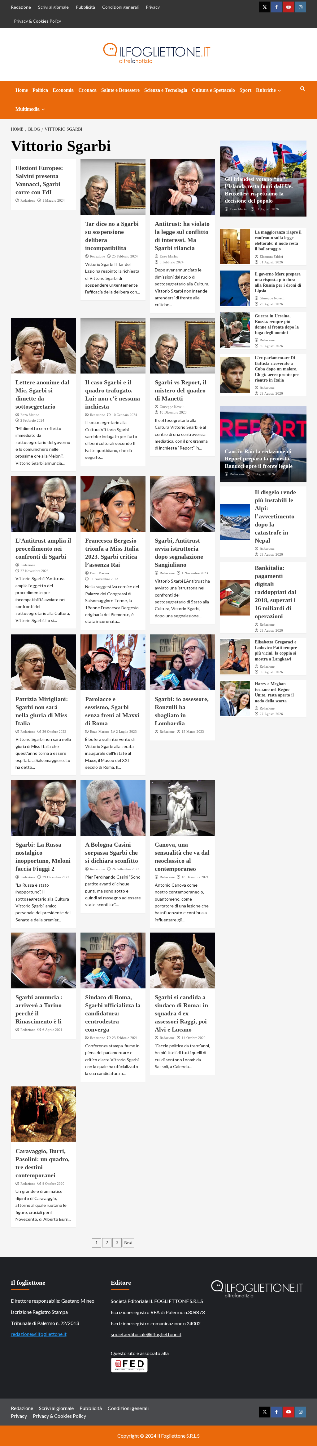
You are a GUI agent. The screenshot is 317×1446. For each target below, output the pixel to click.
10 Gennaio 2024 (124, 415)
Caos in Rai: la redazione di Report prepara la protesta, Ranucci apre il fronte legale (259, 458)
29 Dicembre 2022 (55, 877)
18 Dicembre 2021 (195, 877)
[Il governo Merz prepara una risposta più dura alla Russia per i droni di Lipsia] (235, 288)
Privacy (153, 7)
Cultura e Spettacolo (213, 90)
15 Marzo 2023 (193, 731)
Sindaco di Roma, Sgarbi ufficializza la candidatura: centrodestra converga (113, 1013)
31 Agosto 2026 (267, 209)
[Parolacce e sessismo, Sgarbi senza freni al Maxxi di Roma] (112, 662)
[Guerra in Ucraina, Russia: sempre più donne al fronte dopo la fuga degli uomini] (235, 330)
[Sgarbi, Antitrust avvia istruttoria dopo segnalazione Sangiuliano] (182, 504)
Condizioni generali (120, 7)
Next (128, 1242)
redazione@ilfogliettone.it (39, 1334)
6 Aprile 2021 (52, 1030)
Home (21, 90)
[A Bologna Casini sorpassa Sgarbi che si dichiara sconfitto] (112, 808)
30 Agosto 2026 (271, 346)
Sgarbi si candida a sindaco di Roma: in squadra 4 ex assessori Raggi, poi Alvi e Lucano (181, 1013)
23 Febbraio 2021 (125, 1038)
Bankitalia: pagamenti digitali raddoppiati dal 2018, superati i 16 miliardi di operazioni (275, 592)
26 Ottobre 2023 (54, 731)
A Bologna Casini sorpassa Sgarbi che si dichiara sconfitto (111, 852)
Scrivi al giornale (53, 7)
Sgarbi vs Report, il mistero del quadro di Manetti (180, 390)
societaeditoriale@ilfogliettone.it (146, 1334)
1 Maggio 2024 (53, 200)
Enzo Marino (169, 256)
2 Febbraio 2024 (32, 420)
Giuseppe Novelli (172, 407)
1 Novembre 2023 (195, 573)
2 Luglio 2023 (126, 731)
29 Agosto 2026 (271, 304)
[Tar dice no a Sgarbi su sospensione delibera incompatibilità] (112, 187)
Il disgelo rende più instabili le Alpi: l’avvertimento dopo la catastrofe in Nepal (275, 516)
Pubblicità (85, 7)
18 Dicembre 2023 (173, 412)
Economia (63, 90)
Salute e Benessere (120, 90)
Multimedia (27, 109)
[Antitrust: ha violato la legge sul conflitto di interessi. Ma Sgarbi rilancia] (182, 187)
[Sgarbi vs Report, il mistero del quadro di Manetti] (182, 346)
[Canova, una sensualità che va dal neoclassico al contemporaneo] (182, 808)
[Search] (302, 88)
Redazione (21, 7)
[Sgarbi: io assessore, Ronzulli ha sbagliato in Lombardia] (182, 662)
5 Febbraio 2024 (172, 262)
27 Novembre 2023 (34, 571)
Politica (40, 90)
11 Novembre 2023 (104, 579)
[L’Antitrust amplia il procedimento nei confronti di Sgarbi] (43, 504)
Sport (245, 90)
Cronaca (87, 90)
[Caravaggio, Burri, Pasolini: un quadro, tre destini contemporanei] (43, 1114)
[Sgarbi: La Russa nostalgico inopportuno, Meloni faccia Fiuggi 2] (43, 808)
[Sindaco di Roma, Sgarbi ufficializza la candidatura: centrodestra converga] (112, 960)
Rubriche (266, 90)
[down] (279, 90)
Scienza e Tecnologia (165, 90)
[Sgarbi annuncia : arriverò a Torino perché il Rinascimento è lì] (43, 960)
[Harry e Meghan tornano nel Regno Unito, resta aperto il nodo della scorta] (235, 698)
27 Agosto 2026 (271, 714)
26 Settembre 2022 (125, 869)
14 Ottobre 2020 (194, 1038)
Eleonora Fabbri (271, 256)
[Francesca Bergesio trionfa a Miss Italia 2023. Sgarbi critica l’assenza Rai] (112, 504)
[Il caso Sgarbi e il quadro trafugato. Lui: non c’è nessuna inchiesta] (112, 346)
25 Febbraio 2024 (125, 256)
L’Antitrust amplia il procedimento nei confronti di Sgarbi (43, 548)
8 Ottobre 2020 (53, 1183)
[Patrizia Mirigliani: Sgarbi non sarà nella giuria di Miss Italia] (43, 662)
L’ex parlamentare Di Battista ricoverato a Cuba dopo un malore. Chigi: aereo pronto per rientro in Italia (277, 369)
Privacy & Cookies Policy (37, 21)
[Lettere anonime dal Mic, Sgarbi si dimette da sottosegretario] (43, 346)
